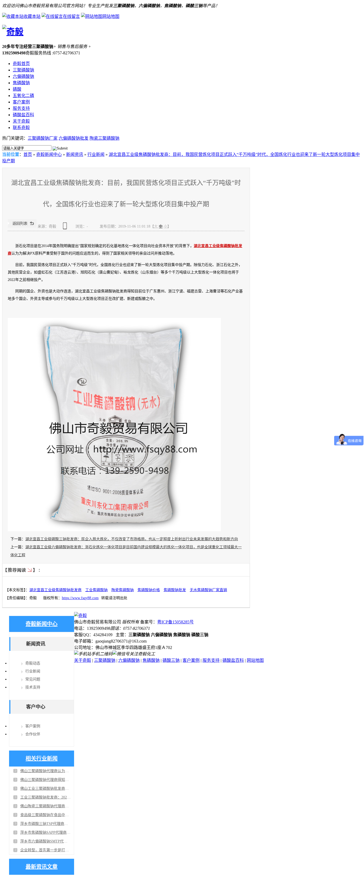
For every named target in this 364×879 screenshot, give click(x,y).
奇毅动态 (32, 663)
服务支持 (21, 108)
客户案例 (21, 102)
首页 (27, 154)
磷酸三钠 (171, 660)
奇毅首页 (21, 63)
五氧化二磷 (23, 95)
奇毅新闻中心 (49, 154)
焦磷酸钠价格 (148, 590)
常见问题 (32, 679)
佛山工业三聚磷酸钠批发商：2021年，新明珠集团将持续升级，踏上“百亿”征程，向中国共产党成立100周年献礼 (45, 789)
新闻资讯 (74, 154)
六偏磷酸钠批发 (73, 138)
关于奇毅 (21, 121)
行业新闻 (95, 154)
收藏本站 (32, 16)
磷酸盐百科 (23, 114)
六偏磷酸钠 (23, 76)
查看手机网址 (66, 228)
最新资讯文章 (42, 867)
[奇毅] (12, 32)
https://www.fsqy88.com (80, 598)
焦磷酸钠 (21, 82)
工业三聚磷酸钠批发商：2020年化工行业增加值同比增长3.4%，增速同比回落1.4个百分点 (45, 797)
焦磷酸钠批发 (175, 590)
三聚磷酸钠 (23, 70)
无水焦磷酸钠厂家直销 (208, 590)
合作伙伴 (32, 734)
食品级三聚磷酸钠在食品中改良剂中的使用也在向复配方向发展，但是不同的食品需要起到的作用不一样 (45, 815)
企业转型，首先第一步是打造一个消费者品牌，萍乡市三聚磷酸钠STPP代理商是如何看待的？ (45, 850)
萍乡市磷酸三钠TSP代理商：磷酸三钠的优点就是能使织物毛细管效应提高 (45, 824)
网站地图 (110, 16)
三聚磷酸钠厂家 (43, 138)
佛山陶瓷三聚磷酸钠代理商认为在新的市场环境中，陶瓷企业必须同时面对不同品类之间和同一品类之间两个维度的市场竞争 (45, 806)
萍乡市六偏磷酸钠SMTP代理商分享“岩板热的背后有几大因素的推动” (45, 841)
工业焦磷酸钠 (96, 590)
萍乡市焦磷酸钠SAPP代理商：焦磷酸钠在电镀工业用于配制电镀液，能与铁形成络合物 (45, 832)
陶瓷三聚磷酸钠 (104, 138)
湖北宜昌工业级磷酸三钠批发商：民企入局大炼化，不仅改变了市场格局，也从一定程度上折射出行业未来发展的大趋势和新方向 (131, 539)
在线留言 (71, 16)
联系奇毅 (21, 127)
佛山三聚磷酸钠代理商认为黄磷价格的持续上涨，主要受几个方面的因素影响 (45, 771)
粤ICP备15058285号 (175, 622)
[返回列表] (22, 226)
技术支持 (32, 687)
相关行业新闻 (42, 758)
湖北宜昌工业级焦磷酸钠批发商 (55, 590)
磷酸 (17, 89)
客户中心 (35, 706)
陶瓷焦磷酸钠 (122, 590)
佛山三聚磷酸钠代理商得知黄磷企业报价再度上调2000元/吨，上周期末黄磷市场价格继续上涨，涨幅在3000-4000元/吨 (45, 780)
